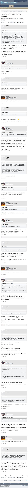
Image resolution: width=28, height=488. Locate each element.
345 (14, 22)
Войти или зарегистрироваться (20, 1)
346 (15, 22)
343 (10, 22)
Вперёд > (22, 22)
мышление (11, 18)
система (21, 18)
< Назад (2, 22)
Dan (7, 61)
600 (19, 22)
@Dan (2, 212)
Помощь (25, 483)
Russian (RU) (8, 483)
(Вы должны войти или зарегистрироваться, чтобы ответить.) (16, 475)
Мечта (7, 96)
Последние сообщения (5, 7)
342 (8, 22)
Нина (3, 236)
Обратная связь (20, 483)
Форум (11, 6)
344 (12, 22)
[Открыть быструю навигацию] (26, 11)
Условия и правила (24, 485)
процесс (16, 18)
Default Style (3, 483)
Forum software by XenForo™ (5, 485)
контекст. (6, 18)
